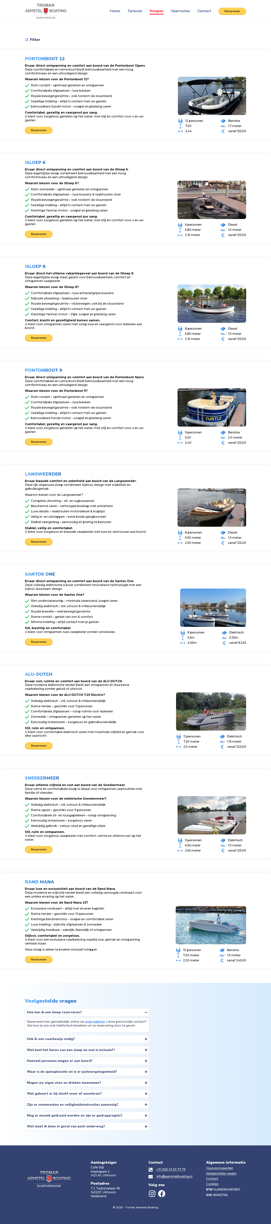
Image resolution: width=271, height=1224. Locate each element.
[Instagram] (152, 1193)
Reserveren (38, 130)
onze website (95, 1021)
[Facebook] (161, 1193)
